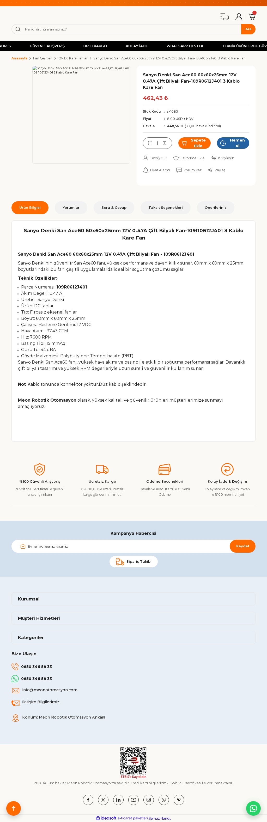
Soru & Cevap (113, 207)
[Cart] (252, 16)
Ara (248, 29)
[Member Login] (238, 16)
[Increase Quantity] (167, 143)
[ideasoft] (106, 818)
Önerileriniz (216, 207)
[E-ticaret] (133, 818)
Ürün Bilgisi (30, 207)
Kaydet (242, 546)
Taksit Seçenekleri (165, 207)
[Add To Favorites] (189, 158)
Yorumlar (71, 207)
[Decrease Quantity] (147, 143)
